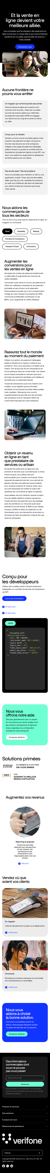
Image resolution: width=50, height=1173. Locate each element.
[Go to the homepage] (22, 1139)
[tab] (7, 231)
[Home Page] (10, 5)
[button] (46, 5)
